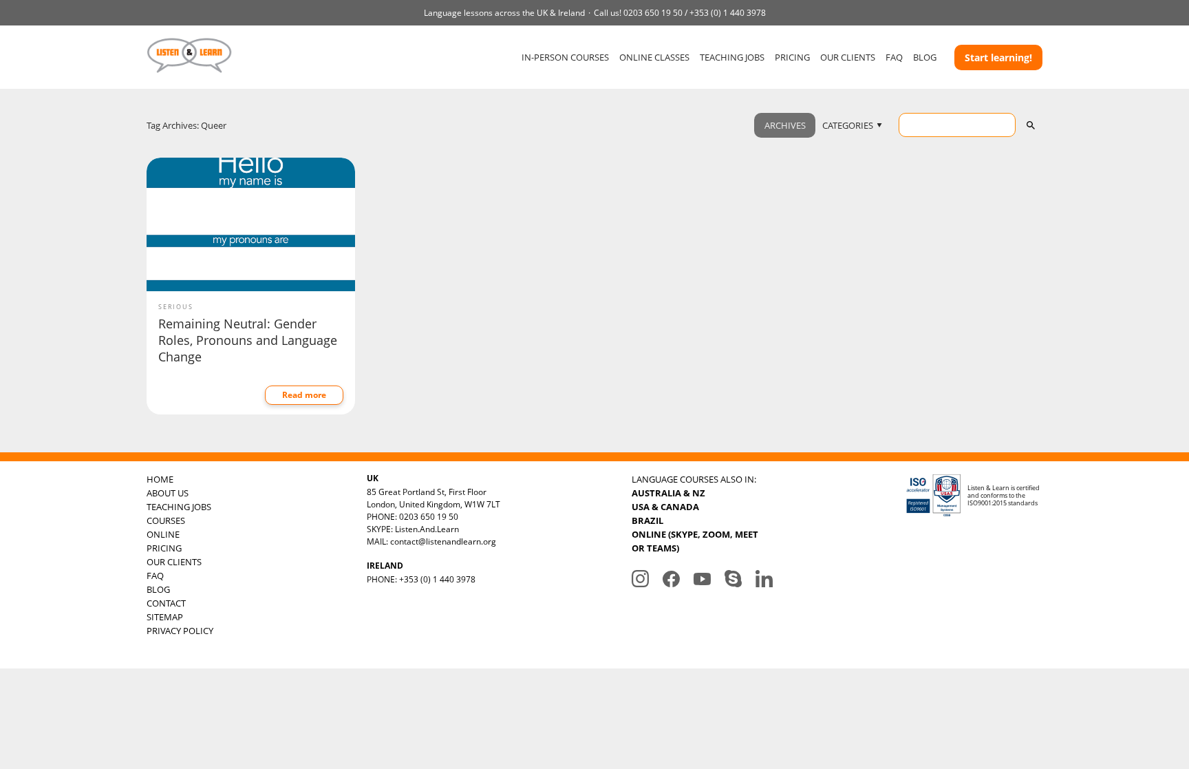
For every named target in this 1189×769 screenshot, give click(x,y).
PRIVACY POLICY (180, 630)
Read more (304, 395)
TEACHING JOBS (732, 57)
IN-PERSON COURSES (565, 57)
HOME (160, 479)
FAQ (894, 57)
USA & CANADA (665, 507)
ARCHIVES (785, 125)
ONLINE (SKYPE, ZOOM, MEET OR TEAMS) (695, 541)
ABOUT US (168, 493)
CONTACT (166, 603)
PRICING (792, 57)
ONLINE (163, 534)
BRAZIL (647, 520)
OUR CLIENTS (847, 57)
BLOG (924, 57)
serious (175, 306)
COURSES (166, 520)
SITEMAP (165, 617)
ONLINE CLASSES (654, 57)
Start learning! (998, 57)
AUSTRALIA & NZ (668, 493)
